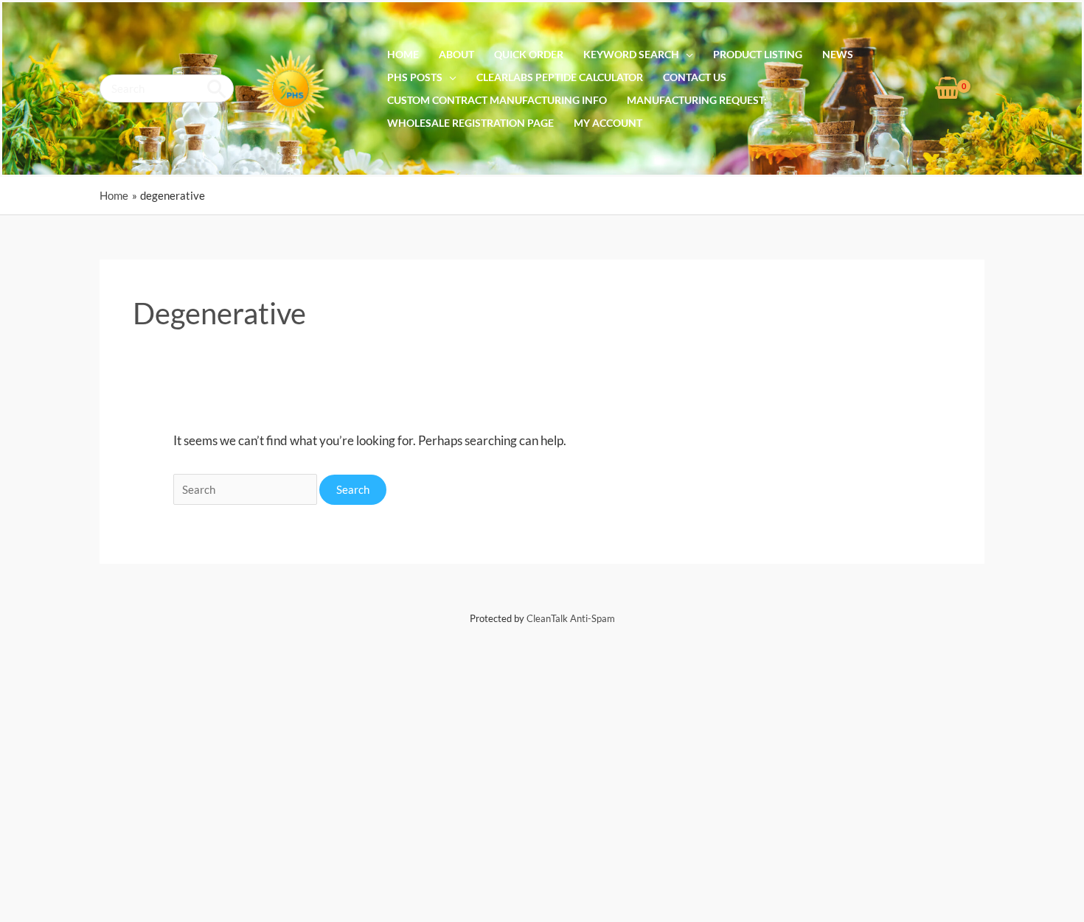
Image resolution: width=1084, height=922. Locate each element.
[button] (686, 54)
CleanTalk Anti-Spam (571, 618)
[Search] (217, 88)
